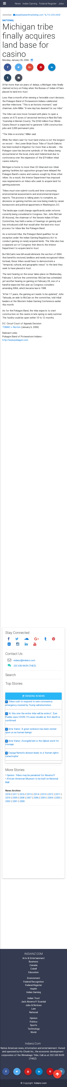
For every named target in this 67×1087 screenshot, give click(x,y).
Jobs (61, 3)
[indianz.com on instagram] (18, 644)
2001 (15, 801)
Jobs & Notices (34, 1005)
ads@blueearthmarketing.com (29, 14)
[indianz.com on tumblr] (45, 638)
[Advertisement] (33, 482)
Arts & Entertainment (33, 958)
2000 (22, 801)
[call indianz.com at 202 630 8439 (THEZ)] (9, 665)
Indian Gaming (30, 3)
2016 (22, 794)
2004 (50, 797)
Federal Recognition (33, 981)
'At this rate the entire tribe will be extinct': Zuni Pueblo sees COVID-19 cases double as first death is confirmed (32, 717)
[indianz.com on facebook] (9, 638)
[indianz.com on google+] (37, 638)
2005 (43, 797)
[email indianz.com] (9, 660)
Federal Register (48, 3)
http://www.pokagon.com (15, 339)
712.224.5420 (53, 14)
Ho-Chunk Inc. (26, 1051)
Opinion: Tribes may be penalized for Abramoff (31, 775)
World (33, 1032)
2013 (43, 794)
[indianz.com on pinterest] (53, 638)
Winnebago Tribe (29, 1055)
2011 (57, 794)
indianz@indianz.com (24, 660)
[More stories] (32, 60)
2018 (7, 794)
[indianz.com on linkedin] (27, 644)
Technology (34, 1028)
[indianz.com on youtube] (34, 644)
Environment (33, 978)
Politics (33, 1021)
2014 (36, 794)
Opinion (33, 1018)
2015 (29, 794)
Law (33, 1008)
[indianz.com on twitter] (17, 638)
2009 (14, 797)
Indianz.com (40, 1083)
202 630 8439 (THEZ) (25, 665)
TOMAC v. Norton (11, 327)
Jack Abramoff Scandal (33, 1001)
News (18, 3)
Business (33, 961)
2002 (8, 801)
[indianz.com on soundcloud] (27, 638)
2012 (50, 794)
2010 (7, 797)
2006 (36, 797)
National (8, 20)
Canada (33, 965)
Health (33, 988)
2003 (57, 797)
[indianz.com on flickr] (9, 644)
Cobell (33, 968)
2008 (21, 797)
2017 (15, 794)
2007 (29, 797)
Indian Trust (33, 998)
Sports (33, 1025)
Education (33, 972)
